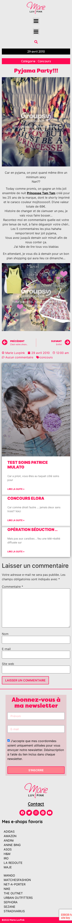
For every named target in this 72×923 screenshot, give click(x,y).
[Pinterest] (43, 813)
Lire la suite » (16, 489)
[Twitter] (29, 813)
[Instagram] (36, 813)
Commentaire (12, 586)
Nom (5, 633)
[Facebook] (22, 813)
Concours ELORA (25, 498)
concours (46, 357)
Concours (44, 61)
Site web (8, 663)
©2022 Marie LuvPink (13, 920)
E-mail (6, 648)
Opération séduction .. (32, 529)
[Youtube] (50, 813)
